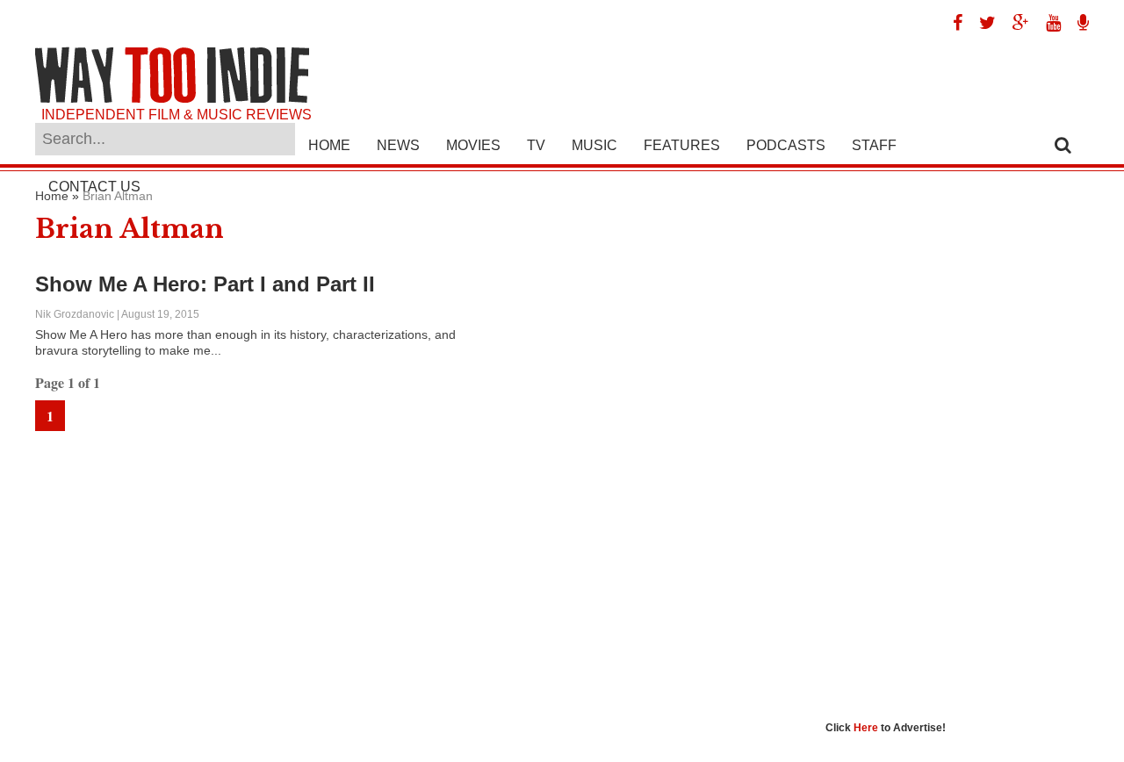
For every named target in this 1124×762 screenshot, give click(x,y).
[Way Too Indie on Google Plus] (1014, 22)
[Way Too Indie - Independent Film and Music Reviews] (172, 98)
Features (682, 145)
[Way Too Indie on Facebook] (951, 22)
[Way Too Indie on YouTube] (1047, 22)
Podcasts (785, 145)
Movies (473, 145)
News (398, 145)
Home (329, 145)
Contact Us (94, 186)
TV (536, 145)
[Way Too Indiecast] (1076, 22)
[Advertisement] (957, 452)
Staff (874, 145)
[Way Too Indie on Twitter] (981, 22)
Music (594, 145)
